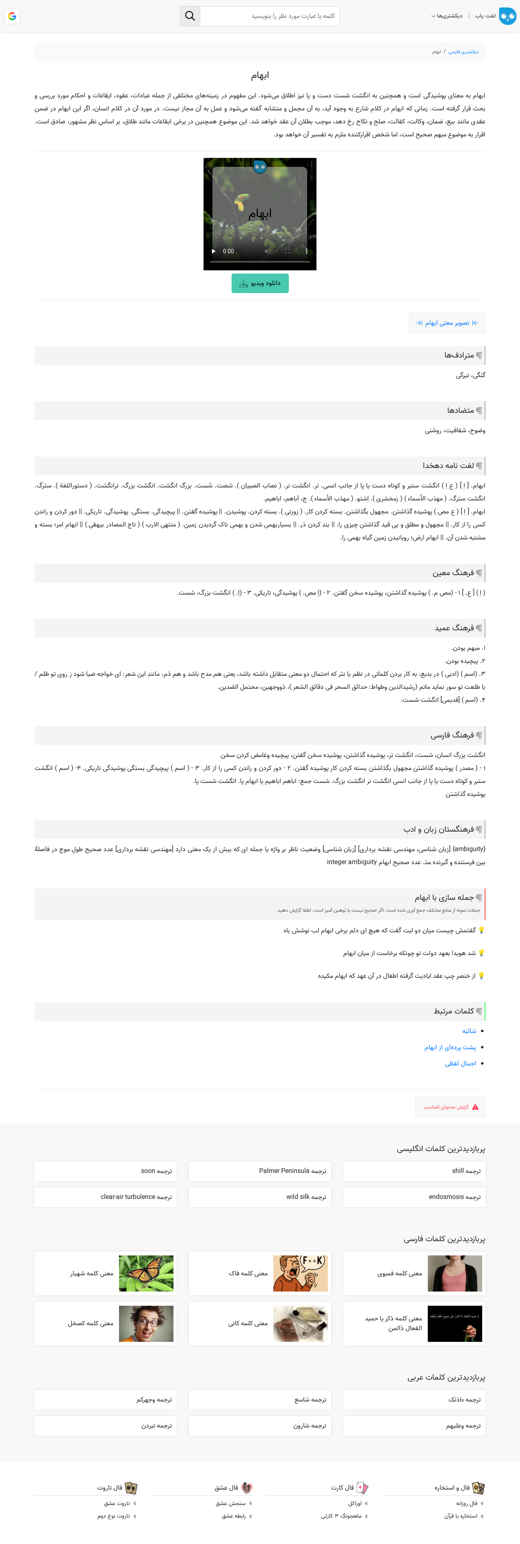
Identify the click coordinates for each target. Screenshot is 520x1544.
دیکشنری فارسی (463, 52)
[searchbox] (260, 16)
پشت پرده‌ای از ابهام (450, 1047)
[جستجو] (190, 16)
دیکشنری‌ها (450, 16)
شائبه (469, 1031)
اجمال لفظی (460, 1064)
